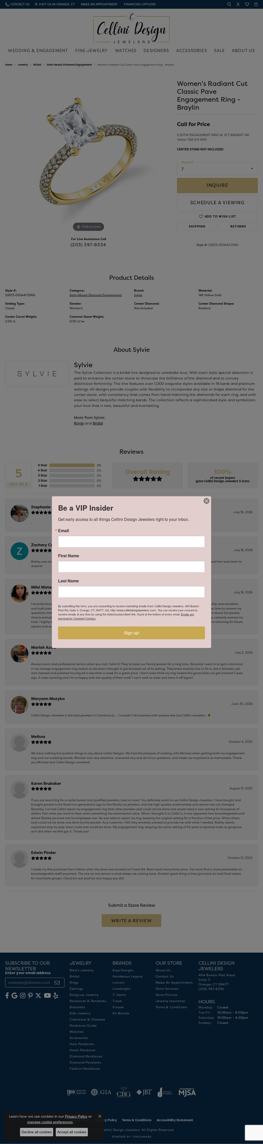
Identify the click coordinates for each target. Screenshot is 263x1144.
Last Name (68, 581)
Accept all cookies (71, 1132)
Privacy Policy (76, 1116)
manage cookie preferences (50, 1122)
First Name (68, 556)
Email (63, 531)
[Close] (206, 501)
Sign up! (131, 633)
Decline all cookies (37, 1132)
